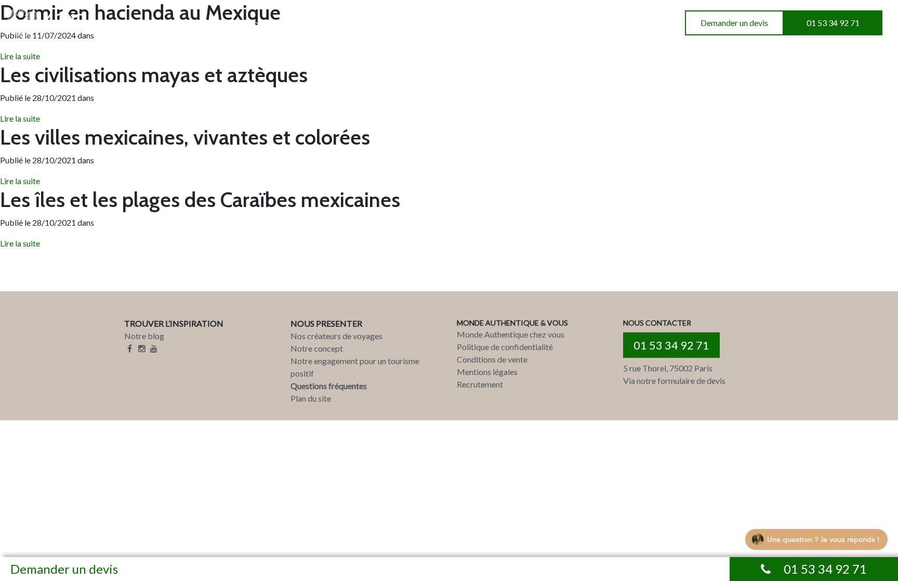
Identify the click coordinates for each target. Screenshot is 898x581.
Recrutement (480, 384)
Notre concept (316, 348)
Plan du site (310, 398)
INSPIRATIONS (224, 23)
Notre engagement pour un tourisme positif (354, 367)
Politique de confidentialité (505, 347)
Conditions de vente (492, 359)
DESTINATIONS (138, 23)
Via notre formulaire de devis (674, 380)
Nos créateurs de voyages (336, 336)
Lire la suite (20, 118)
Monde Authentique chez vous (510, 334)
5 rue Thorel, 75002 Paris (667, 368)
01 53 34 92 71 (833, 23)
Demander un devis (734, 23)
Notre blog (144, 336)
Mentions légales (487, 372)
